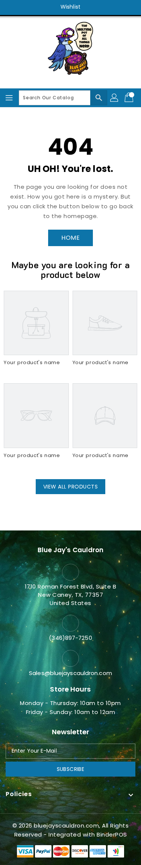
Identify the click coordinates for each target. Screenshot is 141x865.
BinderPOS (112, 834)
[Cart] (129, 97)
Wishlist (70, 6)
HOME (70, 237)
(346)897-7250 (70, 638)
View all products (70, 486)
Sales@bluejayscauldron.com (70, 673)
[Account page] (114, 97)
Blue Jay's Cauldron (71, 549)
